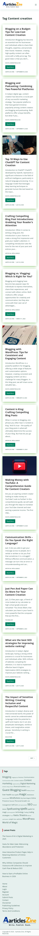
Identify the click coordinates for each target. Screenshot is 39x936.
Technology (9, 620)
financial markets (20, 786)
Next (31, 758)
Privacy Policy (7, 908)
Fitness (28, 786)
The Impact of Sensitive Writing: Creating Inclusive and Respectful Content (19, 701)
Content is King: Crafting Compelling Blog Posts (17, 412)
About (4, 886)
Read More (11, 67)
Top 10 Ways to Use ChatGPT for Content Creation (17, 162)
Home (4, 884)
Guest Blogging (11, 790)
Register (5, 892)
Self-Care (14, 805)
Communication (29, 777)
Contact (5, 900)
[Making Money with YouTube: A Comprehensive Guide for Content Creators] (19, 465)
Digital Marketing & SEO (12, 63)
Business (20, 777)
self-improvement (22, 805)
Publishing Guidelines (11, 905)
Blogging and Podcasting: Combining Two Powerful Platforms (19, 86)
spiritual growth (11, 812)
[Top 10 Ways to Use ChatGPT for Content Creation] (19, 145)
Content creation (19, 780)
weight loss (12, 819)
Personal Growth (21, 801)
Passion (11, 801)
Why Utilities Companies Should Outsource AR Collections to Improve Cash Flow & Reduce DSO (17, 865)
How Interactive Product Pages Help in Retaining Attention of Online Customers (17, 855)
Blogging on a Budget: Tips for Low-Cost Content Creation (18, 32)
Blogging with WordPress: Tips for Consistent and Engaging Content (16, 353)
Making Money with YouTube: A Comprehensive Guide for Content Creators (18, 484)
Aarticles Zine (19, 932)
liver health (6, 794)
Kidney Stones (31, 790)
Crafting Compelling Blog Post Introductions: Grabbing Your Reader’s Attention (19, 220)
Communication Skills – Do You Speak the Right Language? (19, 540)
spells (23, 809)
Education (8, 737)
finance (11, 786)
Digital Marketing (27, 783)
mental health (5, 798)
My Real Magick (26, 798)
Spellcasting (13, 808)
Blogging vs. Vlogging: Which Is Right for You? (18, 275)
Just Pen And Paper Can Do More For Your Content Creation (19, 591)
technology (19, 812)
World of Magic (10, 822)
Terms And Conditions (11, 911)
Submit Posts (7, 897)
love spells (15, 795)
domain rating (5, 786)
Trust (11, 815)
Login (4, 889)
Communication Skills (8, 780)
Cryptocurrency (16, 783)
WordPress (29, 818)
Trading (26, 812)
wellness (19, 819)
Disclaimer (6, 903)
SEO (29, 804)
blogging (6, 776)
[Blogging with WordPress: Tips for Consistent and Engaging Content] (19, 335)
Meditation (30, 795)
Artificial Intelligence (12, 253)
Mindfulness (15, 798)
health (24, 790)
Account (5, 895)
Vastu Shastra (20, 815)
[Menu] (36, 5)
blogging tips (15, 777)
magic (23, 794)
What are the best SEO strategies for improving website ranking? (19, 643)
